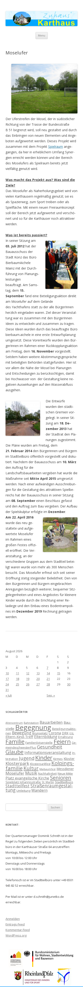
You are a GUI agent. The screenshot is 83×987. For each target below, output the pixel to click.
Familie (15, 741)
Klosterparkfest (40, 764)
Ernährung (65, 737)
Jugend (26, 758)
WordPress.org (16, 935)
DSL (71, 733)
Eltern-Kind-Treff (19, 736)
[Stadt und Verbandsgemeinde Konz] (64, 985)
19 (27, 679)
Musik (31, 773)
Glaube (15, 752)
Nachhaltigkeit (47, 773)
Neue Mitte (65, 773)
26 (27, 684)
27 (38, 684)
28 (48, 684)
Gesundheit (49, 747)
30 (68, 684)
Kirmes (58, 759)
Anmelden (13, 919)
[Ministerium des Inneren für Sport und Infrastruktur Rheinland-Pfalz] (34, 985)
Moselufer (15, 773)
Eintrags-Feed (15, 924)
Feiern (62, 741)
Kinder (43, 758)
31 (7, 690)
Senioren (60, 777)
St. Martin (48, 782)
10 (7, 673)
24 (7, 684)
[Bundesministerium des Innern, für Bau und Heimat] (49, 966)
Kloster (69, 758)
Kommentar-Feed (18, 930)
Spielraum (55, 146)
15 (58, 673)
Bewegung (21, 732)
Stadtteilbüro (64, 782)
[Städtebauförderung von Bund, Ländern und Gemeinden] (16, 966)
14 (48, 673)
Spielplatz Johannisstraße (23, 782)
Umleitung (23, 790)
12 (27, 673)
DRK (65, 733)
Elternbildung (45, 736)
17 (7, 679)
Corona (55, 732)
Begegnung (33, 727)
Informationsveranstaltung (47, 752)
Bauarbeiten (51, 722)
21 (48, 679)
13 (38, 673)
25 (17, 684)
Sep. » (51, 695)
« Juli (9, 695)
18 (17, 679)
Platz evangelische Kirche (27, 778)
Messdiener (65, 769)
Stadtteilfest (18, 785)
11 (17, 673)
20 (38, 679)
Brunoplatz (40, 733)
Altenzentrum (14, 722)
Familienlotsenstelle (39, 743)
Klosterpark (17, 763)
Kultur (31, 768)
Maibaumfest (47, 769)
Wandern (39, 790)
